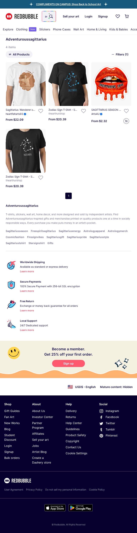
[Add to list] (41, 111)
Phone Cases (61, 29)
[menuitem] (8, 29)
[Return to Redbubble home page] (22, 16)
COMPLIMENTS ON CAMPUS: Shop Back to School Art (68, 4)
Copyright (72, 441)
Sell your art (40, 439)
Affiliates (38, 433)
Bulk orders (12, 458)
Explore (8, 29)
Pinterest (112, 435)
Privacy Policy (34, 489)
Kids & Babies (118, 29)
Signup (9, 452)
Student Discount (10, 437)
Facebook (112, 417)
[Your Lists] (117, 16)
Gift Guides (12, 411)
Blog (7, 429)
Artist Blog (39, 452)
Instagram (112, 411)
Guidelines (73, 429)
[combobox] (49, 16)
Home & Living (96, 29)
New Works (12, 423)
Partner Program (38, 425)
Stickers (44, 29)
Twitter (110, 423)
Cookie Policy (97, 489)
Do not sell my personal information (65, 489)
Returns (71, 417)
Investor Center (42, 417)
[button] (68, 4)
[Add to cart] (126, 121)
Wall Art (78, 29)
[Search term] (50, 16)
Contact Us (73, 447)
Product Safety (76, 435)
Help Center (74, 423)
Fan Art (9, 417)
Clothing (25, 29)
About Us (38, 411)
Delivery (71, 411)
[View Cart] (127, 16)
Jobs (35, 446)
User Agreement (13, 489)
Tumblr (110, 429)
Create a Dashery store (41, 460)
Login (8, 446)
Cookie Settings (76, 453)
